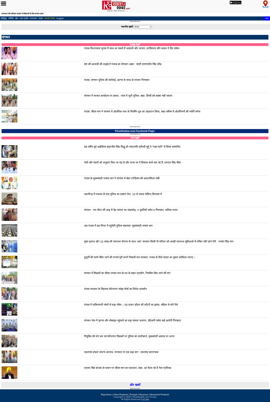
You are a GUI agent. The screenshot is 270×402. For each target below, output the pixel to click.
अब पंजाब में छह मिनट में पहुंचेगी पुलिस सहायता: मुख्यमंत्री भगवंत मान (118, 225)
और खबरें (135, 385)
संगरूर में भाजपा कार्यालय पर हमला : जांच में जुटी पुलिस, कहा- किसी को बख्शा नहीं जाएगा (128, 95)
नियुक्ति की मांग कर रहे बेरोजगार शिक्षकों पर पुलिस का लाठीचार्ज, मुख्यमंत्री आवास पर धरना (129, 336)
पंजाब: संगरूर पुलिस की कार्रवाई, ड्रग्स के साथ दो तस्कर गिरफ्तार (116, 79)
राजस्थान (33, 18)
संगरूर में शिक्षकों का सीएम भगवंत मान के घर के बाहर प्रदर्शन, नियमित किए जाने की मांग (127, 273)
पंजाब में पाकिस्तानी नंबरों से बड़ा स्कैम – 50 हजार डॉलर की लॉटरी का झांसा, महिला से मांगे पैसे (131, 304)
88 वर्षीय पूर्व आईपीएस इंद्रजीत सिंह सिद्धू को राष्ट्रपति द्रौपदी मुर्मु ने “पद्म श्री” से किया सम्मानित (132, 146)
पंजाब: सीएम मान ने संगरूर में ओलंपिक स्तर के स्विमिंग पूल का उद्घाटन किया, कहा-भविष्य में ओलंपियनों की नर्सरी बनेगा (142, 111)
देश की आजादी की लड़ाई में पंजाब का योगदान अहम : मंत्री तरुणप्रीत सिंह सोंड (122, 64)
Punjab (134, 394)
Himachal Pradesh (159, 394)
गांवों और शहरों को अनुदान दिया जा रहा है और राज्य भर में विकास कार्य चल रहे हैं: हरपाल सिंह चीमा (132, 162)
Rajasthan (106, 394)
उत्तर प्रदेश (24, 18)
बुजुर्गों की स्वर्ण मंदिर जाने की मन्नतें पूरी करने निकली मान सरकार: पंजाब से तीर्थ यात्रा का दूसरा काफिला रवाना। (139, 257)
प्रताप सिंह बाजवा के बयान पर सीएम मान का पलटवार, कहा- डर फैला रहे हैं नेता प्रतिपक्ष (127, 367)
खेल (16, 18)
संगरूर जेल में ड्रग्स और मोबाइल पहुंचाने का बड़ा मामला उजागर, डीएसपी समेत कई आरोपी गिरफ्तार (132, 320)
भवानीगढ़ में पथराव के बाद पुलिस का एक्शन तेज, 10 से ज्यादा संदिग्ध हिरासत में (123, 194)
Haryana (143, 394)
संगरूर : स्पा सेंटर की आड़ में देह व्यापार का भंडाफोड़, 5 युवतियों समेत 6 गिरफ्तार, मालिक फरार (131, 209)
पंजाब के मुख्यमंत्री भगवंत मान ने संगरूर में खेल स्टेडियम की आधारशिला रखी (122, 178)
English (60, 18)
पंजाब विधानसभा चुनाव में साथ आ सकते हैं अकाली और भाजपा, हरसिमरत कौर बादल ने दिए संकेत (131, 48)
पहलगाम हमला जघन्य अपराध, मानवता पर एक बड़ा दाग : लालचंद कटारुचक (121, 352)
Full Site (145, 399)
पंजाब (40, 18)
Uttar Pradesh (121, 394)
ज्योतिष (11, 18)
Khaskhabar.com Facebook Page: (135, 131)
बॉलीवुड (4, 18)
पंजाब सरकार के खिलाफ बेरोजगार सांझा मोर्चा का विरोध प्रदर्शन (115, 288)
